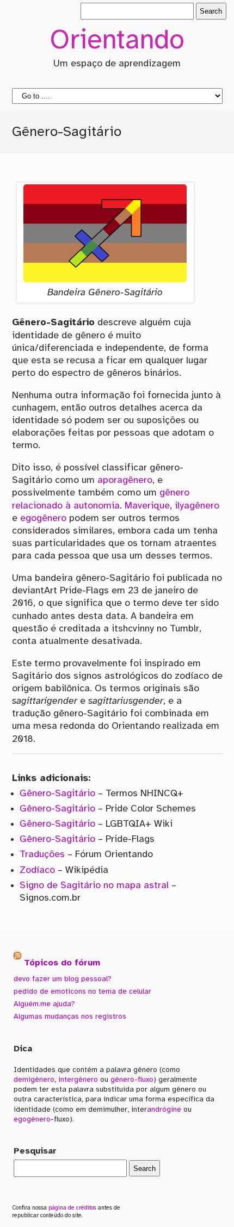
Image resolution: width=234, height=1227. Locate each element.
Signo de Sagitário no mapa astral (94, 885)
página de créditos (72, 1208)
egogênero (43, 518)
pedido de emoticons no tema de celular (82, 991)
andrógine (164, 1109)
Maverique (147, 506)
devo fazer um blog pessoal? (63, 979)
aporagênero (124, 480)
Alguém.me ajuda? (44, 1004)
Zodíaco (37, 870)
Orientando (117, 41)
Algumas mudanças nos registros (70, 1016)
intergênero (78, 1079)
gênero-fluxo (131, 1079)
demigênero (34, 1079)
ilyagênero (197, 506)
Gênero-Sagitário (57, 793)
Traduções (42, 854)
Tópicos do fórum (62, 962)
